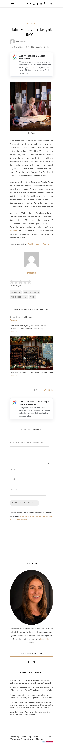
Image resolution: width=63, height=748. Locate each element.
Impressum (33, 736)
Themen (39, 739)
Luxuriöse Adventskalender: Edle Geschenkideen (31, 372)
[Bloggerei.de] (47, 742)
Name (12, 469)
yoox (32, 297)
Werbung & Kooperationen (22, 739)
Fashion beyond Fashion (39, 244)
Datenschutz (45, 736)
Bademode (15, 292)
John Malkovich (31, 292)
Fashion (31, 24)
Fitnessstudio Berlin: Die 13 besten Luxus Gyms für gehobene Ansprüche (31, 681)
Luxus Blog (45, 639)
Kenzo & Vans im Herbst (21, 317)
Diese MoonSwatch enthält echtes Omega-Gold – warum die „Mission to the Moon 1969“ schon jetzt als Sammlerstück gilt (31, 704)
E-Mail (12, 479)
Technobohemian (19, 297)
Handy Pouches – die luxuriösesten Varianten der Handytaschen (30, 713)
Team (23, 736)
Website (13, 230)
